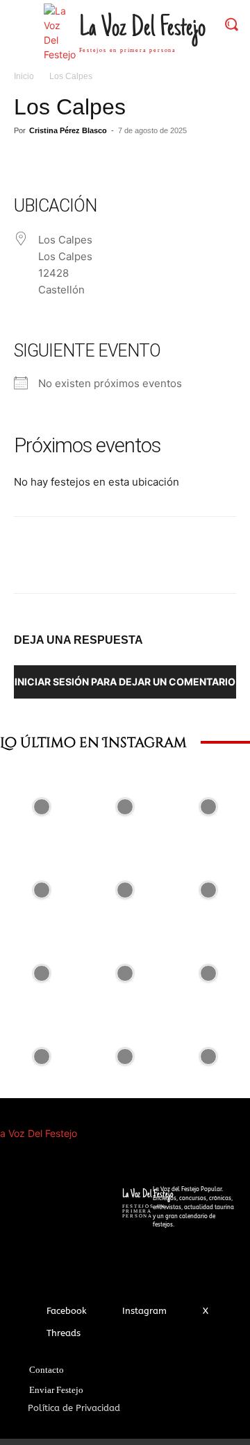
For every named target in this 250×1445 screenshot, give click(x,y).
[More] (220, 162)
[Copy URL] (187, 162)
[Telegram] (155, 162)
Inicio (24, 76)
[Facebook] (28, 162)
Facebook (67, 1311)
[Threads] (33, 1333)
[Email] (124, 162)
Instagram (144, 1311)
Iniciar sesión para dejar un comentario (125, 681)
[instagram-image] (41, 806)
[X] (60, 162)
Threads (64, 1333)
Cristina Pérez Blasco (68, 130)
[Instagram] (109, 1311)
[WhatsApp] (92, 162)
